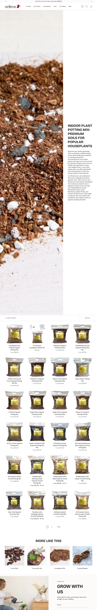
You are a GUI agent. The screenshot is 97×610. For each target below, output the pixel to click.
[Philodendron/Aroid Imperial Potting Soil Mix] (82, 334)
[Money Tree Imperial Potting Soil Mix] (60, 367)
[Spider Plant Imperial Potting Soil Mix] (60, 400)
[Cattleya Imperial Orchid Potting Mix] (60, 500)
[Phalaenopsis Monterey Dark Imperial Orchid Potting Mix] (37, 465)
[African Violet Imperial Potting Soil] (14, 431)
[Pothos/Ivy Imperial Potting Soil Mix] (37, 367)
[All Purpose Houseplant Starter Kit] (37, 334)
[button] (28, 6)
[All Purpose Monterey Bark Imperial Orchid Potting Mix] (82, 431)
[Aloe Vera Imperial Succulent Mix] (14, 500)
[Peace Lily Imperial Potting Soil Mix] (82, 400)
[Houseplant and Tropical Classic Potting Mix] (14, 334)
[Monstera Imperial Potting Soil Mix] (60, 334)
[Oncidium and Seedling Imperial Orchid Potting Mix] (37, 500)
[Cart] (91, 6)
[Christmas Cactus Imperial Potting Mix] (60, 431)
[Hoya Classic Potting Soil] (82, 367)
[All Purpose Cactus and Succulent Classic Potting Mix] (82, 500)
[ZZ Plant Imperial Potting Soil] (14, 400)
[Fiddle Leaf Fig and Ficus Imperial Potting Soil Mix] (14, 367)
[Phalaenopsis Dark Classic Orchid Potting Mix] (82, 465)
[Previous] (5, 1)
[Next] (91, 1)
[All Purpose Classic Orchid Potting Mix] (14, 465)
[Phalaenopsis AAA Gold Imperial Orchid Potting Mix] (60, 465)
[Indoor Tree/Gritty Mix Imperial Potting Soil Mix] (37, 431)
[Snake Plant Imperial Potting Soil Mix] (37, 400)
